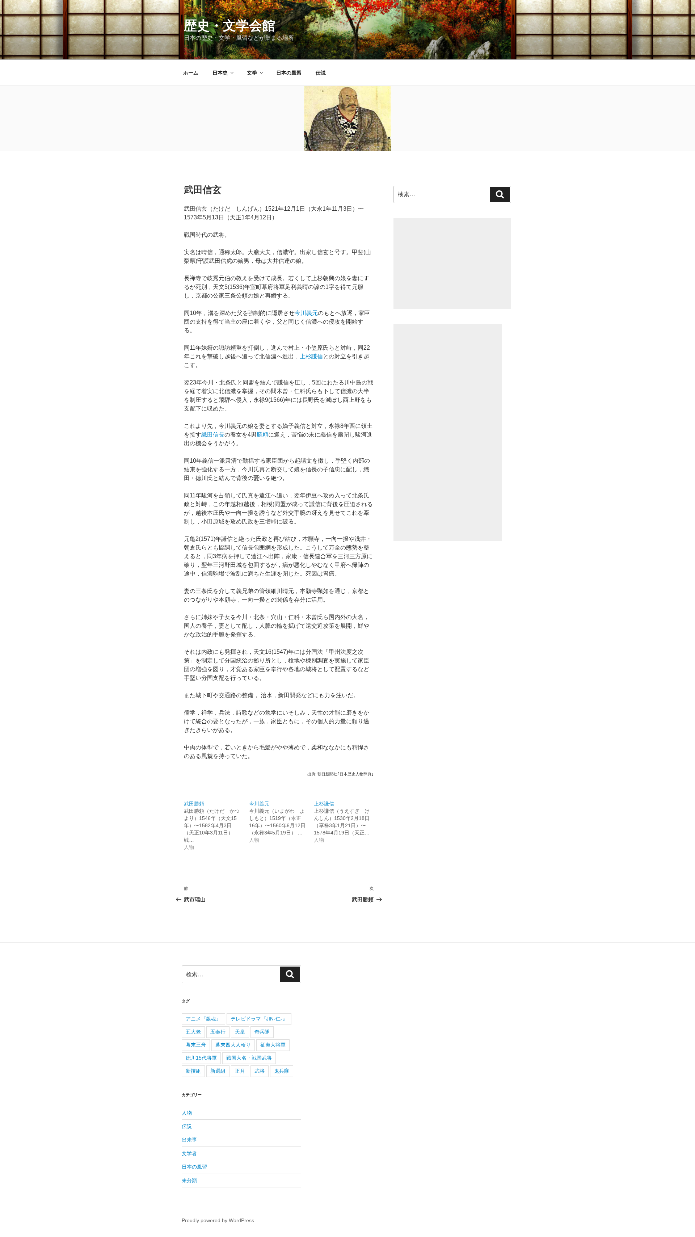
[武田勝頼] (216, 821)
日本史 (220, 73)
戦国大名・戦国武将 (249, 1058)
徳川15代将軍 (201, 1058)
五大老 (193, 1032)
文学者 (189, 1153)
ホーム (190, 73)
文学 (252, 73)
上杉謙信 (311, 356)
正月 (240, 1071)
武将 (259, 1071)
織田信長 (212, 435)
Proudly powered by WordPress (218, 1220)
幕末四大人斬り (233, 1045)
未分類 (189, 1180)
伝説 (321, 73)
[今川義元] (281, 817)
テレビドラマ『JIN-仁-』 (259, 1019)
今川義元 (306, 313)
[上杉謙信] (346, 817)
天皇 (240, 1032)
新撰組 (193, 1071)
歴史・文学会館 (229, 25)
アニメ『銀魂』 (203, 1019)
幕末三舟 (196, 1045)
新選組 (218, 1071)
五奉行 (218, 1032)
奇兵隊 (262, 1032)
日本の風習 (289, 73)
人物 (187, 1113)
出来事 (189, 1140)
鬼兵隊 (281, 1071)
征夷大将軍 (273, 1045)
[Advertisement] (452, 263)
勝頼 (262, 435)
